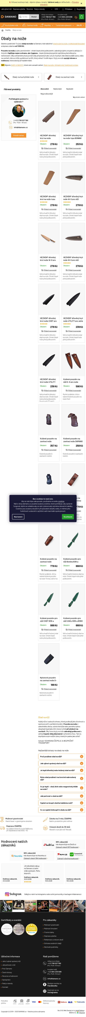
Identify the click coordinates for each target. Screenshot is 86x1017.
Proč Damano (7, 970)
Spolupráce (6, 981)
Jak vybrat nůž (6, 9)
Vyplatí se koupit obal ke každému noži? (56, 805)
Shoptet (80, 1014)
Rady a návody (39, 9)
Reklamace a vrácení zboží (52, 941)
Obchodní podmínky (50, 949)
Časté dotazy (7, 974)
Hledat (34, 17)
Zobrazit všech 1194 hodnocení (33, 860)
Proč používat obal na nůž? (51, 758)
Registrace (81, 9)
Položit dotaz (18, 135)
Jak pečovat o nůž (8, 966)
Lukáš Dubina (77, 1012)
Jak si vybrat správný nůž (11, 963)
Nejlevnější (57, 89)
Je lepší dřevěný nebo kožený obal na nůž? (57, 772)
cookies (61, 501)
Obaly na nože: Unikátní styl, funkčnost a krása (61, 65)
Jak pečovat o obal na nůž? (51, 798)
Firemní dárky (48, 934)
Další (79, 25)
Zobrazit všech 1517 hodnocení (66, 849)
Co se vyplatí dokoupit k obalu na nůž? (55, 812)
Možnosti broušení (50, 930)
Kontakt (5, 989)
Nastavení (18, 517)
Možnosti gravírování (50, 926)
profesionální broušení (76, 44)
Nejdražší (69, 89)
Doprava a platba (19, 9)
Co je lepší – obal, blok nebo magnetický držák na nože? (56, 789)
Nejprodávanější (47, 94)
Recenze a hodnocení (10, 978)
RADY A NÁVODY (17, 65)
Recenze (30, 9)
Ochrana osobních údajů (52, 945)
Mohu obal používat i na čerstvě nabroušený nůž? (58, 780)
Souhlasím (68, 517)
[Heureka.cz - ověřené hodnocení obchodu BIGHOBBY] (31, 931)
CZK (56, 9)
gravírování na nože (60, 44)
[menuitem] (11, 25)
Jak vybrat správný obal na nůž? (53, 765)
